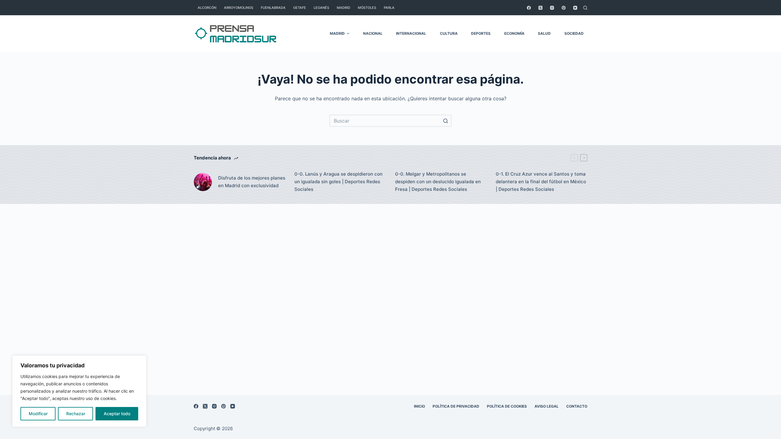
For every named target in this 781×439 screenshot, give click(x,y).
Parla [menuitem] (389, 7)
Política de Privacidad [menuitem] (456, 406)
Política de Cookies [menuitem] (507, 406)
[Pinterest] (564, 8)
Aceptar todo (117, 413)
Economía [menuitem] (514, 33)
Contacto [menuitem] (576, 406)
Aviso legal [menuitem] (546, 406)
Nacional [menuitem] (373, 33)
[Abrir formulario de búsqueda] (585, 8)
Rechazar (75, 413)
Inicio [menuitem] (419, 406)
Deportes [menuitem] (481, 33)
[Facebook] (529, 8)
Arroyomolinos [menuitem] (238, 7)
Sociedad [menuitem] (574, 33)
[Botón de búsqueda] (445, 121)
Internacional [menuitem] (411, 33)
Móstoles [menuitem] (367, 7)
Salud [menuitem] (544, 33)
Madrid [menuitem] (343, 7)
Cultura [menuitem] (449, 33)
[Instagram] (552, 8)
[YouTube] (575, 8)
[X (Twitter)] (540, 8)
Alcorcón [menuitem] (207, 7)
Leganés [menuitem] (321, 7)
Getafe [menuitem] (299, 7)
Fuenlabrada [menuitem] (273, 7)
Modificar (38, 413)
